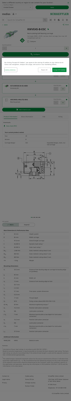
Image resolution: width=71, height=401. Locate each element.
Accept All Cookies (59, 70)
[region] (35, 66)
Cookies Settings (10, 70)
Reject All (44, 70)
